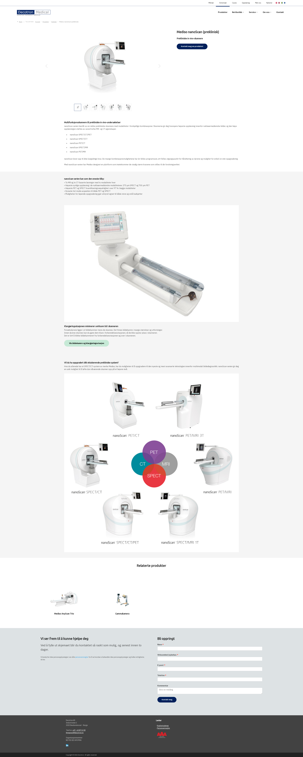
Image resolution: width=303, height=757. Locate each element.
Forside (37, 22)
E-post (161, 665)
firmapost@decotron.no (75, 733)
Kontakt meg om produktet (192, 46)
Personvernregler (163, 728)
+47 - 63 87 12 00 (78, 730)
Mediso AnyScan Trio (64, 613)
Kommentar (162, 685)
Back (20, 22)
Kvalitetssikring (163, 726)
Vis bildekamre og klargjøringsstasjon (86, 343)
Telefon (161, 675)
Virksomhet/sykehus (167, 655)
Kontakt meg (167, 700)
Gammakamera (122, 613)
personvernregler (81, 657)
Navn (160, 644)
